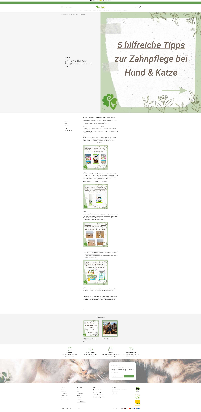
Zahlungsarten (80, 393)
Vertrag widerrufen (81, 401)
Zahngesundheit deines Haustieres (103, 126)
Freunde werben (64, 393)
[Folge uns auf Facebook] (113, 393)
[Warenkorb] (139, 7)
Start (61, 14)
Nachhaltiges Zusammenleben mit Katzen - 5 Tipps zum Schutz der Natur (91, 340)
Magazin (64, 14)
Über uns (62, 389)
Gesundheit (67, 57)
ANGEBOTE (95, 10)
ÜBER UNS (119, 10)
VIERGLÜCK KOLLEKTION (104, 10)
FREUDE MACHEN (87, 10)
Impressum (79, 397)
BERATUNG (113, 10)
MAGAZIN (125, 10)
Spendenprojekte (64, 391)
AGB (78, 391)
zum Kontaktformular (97, 392)
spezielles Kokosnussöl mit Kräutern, (92, 254)
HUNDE (75, 10)
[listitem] (65, 130)
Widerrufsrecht (80, 399)
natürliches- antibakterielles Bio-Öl (93, 251)
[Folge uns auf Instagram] (116, 393)
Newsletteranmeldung (65, 399)
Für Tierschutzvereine (65, 395)
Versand (78, 389)
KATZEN (80, 10)
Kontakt (62, 397)
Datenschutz (79, 395)
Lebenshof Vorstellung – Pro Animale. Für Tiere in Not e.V (108, 339)
